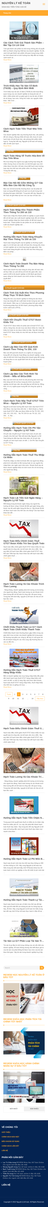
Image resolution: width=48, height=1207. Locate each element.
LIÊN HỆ (5, 1150)
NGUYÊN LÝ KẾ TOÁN (16, 3)
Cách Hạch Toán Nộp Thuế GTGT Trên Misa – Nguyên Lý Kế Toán (23, 402)
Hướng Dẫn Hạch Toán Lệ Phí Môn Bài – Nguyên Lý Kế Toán (24, 859)
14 (32, 698)
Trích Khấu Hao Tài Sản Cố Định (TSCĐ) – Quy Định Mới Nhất (20, 87)
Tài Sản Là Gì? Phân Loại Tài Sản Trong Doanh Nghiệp (24, 941)
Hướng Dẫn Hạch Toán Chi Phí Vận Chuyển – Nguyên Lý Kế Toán (22, 429)
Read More (7, 60)
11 (18, 698)
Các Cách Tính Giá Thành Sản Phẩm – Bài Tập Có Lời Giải (23, 43)
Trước (9, 694)
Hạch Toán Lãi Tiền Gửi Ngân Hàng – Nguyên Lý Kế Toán (23, 499)
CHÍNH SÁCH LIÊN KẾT (10, 1146)
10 (13, 698)
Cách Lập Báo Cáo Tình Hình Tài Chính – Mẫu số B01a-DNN (20, 375)
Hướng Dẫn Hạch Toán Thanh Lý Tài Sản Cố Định (24, 900)
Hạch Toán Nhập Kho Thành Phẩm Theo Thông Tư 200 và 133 (21, 211)
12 (23, 698)
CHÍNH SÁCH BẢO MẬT (11, 1137)
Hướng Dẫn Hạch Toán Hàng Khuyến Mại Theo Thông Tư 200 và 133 (22, 238)
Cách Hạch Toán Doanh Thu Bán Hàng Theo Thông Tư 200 (23, 264)
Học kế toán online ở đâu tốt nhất (31, 1167)
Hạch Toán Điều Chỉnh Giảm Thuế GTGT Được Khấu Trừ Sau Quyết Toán (23, 542)
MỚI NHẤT (14, 1109)
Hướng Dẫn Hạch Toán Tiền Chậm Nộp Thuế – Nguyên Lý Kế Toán (24, 818)
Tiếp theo (40, 698)
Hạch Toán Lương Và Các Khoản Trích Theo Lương (24, 777)
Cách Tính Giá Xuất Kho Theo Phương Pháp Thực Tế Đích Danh (23, 294)
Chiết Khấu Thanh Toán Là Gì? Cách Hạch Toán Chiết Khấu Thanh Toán (22, 628)
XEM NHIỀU (34, 1109)
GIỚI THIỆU (6, 1132)
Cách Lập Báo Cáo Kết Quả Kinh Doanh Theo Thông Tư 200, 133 (20, 348)
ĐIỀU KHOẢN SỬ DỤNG (10, 1141)
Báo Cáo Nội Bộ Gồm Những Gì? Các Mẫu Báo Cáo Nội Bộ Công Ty (23, 184)
